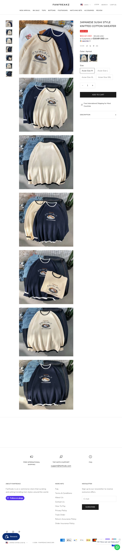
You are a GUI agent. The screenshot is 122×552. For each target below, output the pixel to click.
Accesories (89, 10)
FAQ (90, 462)
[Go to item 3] (9, 40)
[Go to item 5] (9, 58)
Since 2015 (50, 542)
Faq (56, 489)
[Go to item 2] (9, 32)
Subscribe (90, 507)
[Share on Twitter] (90, 46)
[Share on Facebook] (87, 46)
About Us (59, 497)
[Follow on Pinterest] (19, 532)
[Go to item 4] (9, 49)
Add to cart (98, 95)
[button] (98, 40)
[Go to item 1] (9, 23)
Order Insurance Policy (64, 523)
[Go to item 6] (9, 66)
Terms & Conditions (63, 493)
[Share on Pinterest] (94, 46)
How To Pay (60, 506)
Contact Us (60, 502)
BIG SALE (36, 10)
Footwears (63, 10)
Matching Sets (76, 10)
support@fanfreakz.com (61, 466)
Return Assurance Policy (65, 519)
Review (99, 10)
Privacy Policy (61, 510)
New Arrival (25, 10)
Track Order (60, 514)
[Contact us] (117, 547)
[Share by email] (97, 46)
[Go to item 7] (9, 74)
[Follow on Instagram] (13, 532)
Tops (44, 10)
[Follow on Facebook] (7, 532)
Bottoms (51, 10)
